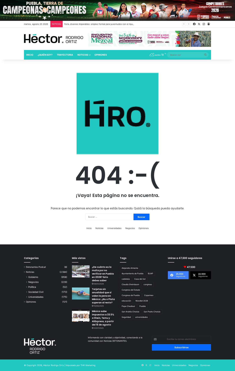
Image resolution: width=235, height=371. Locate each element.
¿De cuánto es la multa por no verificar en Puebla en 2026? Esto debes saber (103, 273)
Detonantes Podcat (36, 267)
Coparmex (148, 295)
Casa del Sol (139, 279)
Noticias (82, 54)
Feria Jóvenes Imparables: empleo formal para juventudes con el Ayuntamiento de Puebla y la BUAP (114, 24)
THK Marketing (88, 365)
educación (126, 301)
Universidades (114, 228)
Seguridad (126, 317)
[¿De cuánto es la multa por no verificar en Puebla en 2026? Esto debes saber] (81, 271)
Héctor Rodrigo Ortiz (53, 365)
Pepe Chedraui (128, 306)
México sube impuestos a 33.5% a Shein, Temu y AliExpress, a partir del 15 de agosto (103, 318)
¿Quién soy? (45, 54)
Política (32, 287)
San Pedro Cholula (152, 311)
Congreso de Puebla (131, 295)
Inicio (29, 54)
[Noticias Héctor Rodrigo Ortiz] (53, 38)
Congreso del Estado (131, 290)
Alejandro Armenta (130, 268)
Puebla (142, 306)
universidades (141, 317)
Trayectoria (65, 54)
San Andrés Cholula (130, 311)
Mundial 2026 (142, 301)
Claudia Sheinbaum (130, 284)
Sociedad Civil (35, 292)
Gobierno (33, 277)
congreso (148, 284)
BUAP (150, 273)
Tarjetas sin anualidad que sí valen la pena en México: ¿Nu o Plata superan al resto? (103, 296)
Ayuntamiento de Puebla (132, 273)
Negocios (130, 228)
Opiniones (100, 54)
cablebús (126, 279)
